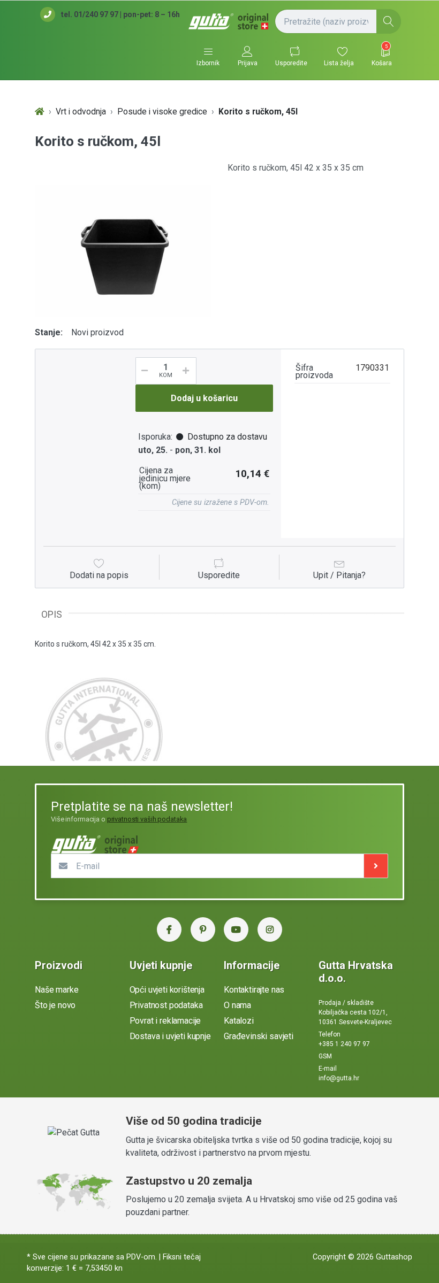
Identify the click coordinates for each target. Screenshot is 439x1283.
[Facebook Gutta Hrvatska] (169, 929)
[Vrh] (39, 112)
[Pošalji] (376, 866)
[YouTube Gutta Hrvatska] (236, 929)
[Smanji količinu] (143, 371)
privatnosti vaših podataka (147, 819)
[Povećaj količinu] (189, 371)
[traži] (388, 21)
